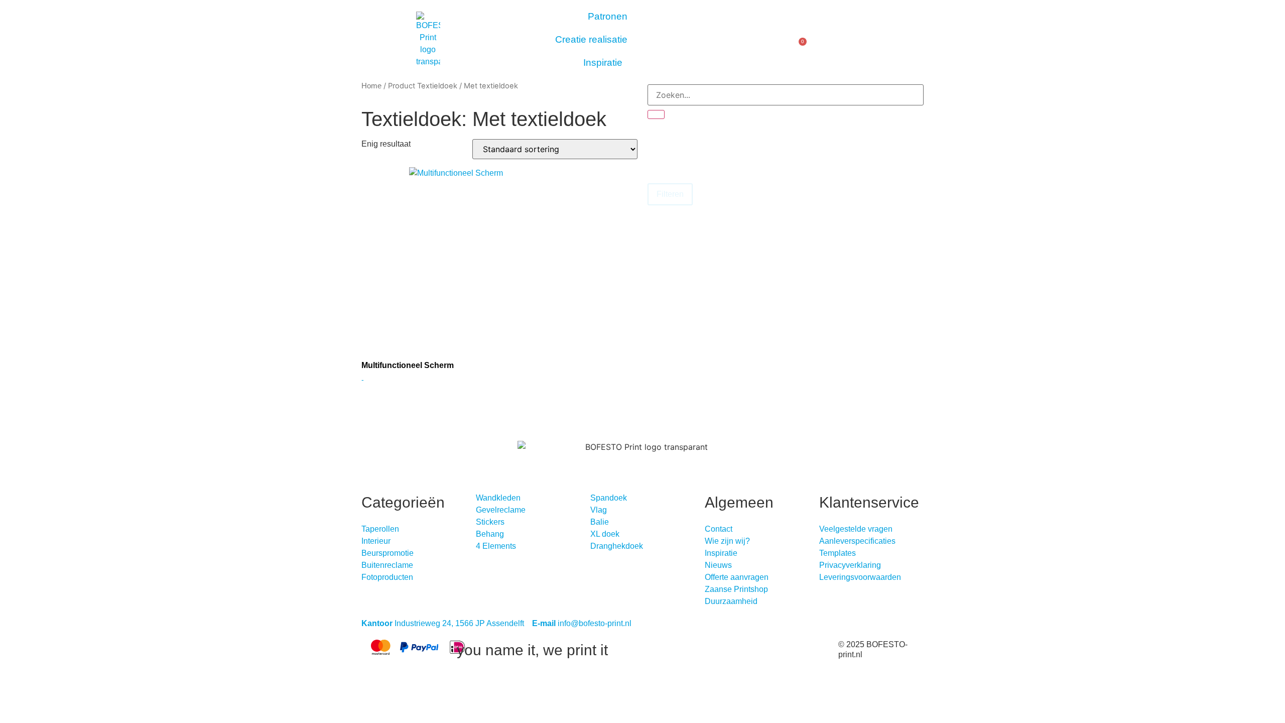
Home (371, 86)
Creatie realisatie (591, 39)
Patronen (607, 16)
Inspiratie (602, 62)
